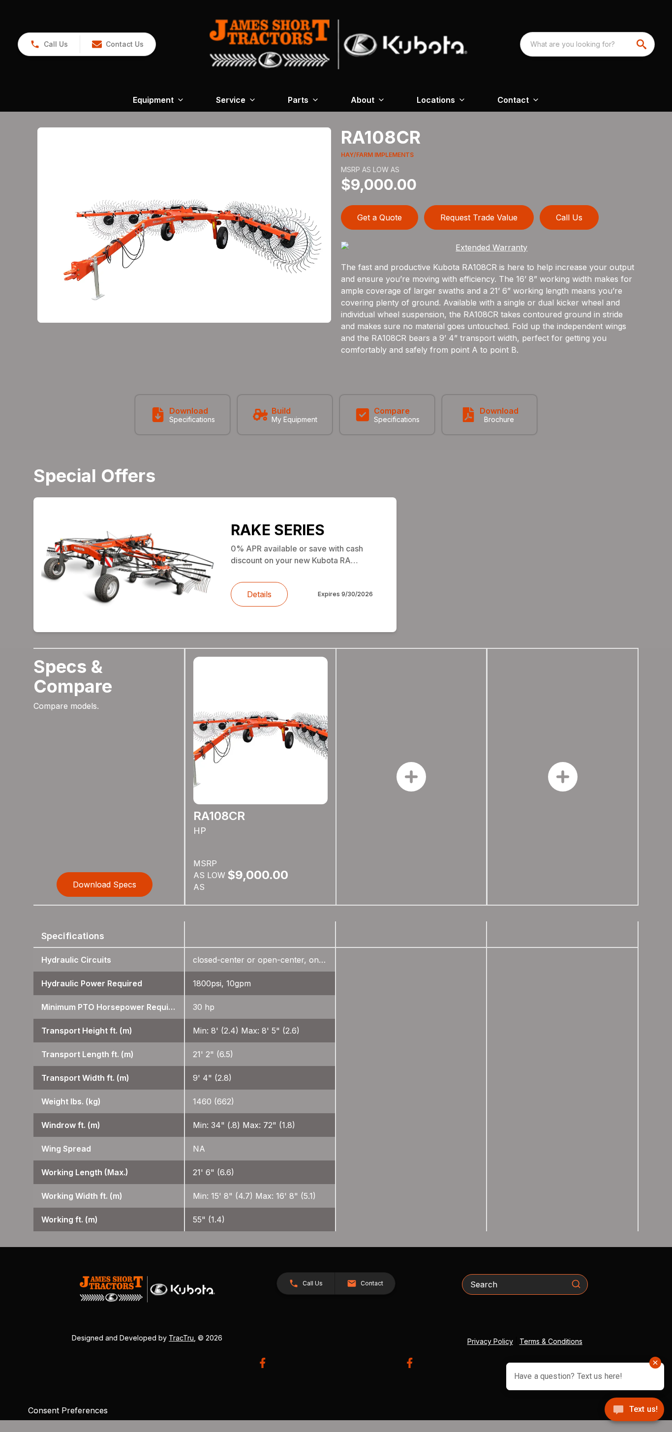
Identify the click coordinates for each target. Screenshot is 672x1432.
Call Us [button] (569, 217)
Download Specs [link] (104, 884)
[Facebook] (262, 1363)
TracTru (181, 1338)
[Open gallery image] (184, 225)
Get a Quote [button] (379, 217)
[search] (642, 44)
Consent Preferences (68, 1410)
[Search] (576, 1284)
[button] (49, 44)
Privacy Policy (490, 1341)
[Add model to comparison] (411, 777)
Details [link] (259, 594)
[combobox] (587, 44)
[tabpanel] (184, 226)
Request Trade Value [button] (479, 217)
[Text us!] (634, 1410)
